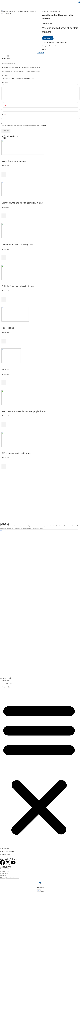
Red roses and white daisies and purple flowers (23, 411)
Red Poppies (7, 328)
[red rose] (11, 355)
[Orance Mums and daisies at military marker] (22, 189)
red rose (5, 369)
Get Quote (48, 38)
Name (3, 106)
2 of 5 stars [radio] (11, 78)
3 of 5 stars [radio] (18, 78)
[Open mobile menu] (2, 3)
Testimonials (5, 680)
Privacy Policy (6, 687)
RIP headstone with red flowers (16, 453)
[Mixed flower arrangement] (22, 147)
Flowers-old (55, 11)
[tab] (40, 53)
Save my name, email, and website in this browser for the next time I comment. (23, 125)
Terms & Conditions (8, 684)
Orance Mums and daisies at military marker (22, 203)
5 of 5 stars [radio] (31, 78)
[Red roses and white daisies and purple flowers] (22, 397)
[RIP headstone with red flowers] (12, 439)
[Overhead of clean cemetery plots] (22, 230)
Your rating (5, 75)
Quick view (3, 179)
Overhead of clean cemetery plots (17, 244)
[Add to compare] (3, 157)
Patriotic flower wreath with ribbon (17, 286)
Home (45, 11)
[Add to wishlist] (3, 169)
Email (3, 114)
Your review (5, 82)
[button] (39, 768)
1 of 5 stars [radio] (4, 78)
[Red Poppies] (15, 314)
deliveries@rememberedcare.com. (9, 878)
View (3, 174)
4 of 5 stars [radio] (24, 78)
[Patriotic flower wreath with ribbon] (11, 272)
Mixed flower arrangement (13, 161)
